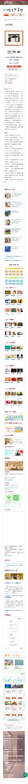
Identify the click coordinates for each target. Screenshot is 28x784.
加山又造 (19, 350)
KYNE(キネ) (7, 304)
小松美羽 (13, 304)
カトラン (7, 405)
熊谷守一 (13, 327)
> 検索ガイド (20, 618)
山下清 (18, 336)
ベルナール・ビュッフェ (19, 398)
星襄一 (12, 382)
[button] (9, 3)
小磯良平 (13, 336)
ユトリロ (19, 405)
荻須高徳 (19, 327)
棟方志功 (7, 373)
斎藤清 (18, 382)
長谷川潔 (19, 373)
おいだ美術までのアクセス (10, 751)
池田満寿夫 (7, 382)
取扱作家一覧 (10, 19)
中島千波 (7, 359)
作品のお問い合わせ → (14, 69)
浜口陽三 (13, 373)
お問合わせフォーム (10, 488)
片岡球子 (13, 350)
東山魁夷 (14, 19)
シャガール (13, 396)
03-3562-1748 (9, 745)
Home (6, 19)
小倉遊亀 (13, 359)
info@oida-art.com (13, 487)
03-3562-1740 (13, 485)
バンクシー (19, 313)
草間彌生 (7, 295)
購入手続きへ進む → (14, 66)
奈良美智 (13, 295)
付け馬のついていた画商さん (13, 583)
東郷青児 (7, 327)
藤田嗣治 (7, 336)
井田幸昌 (19, 304)
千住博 (18, 359)
